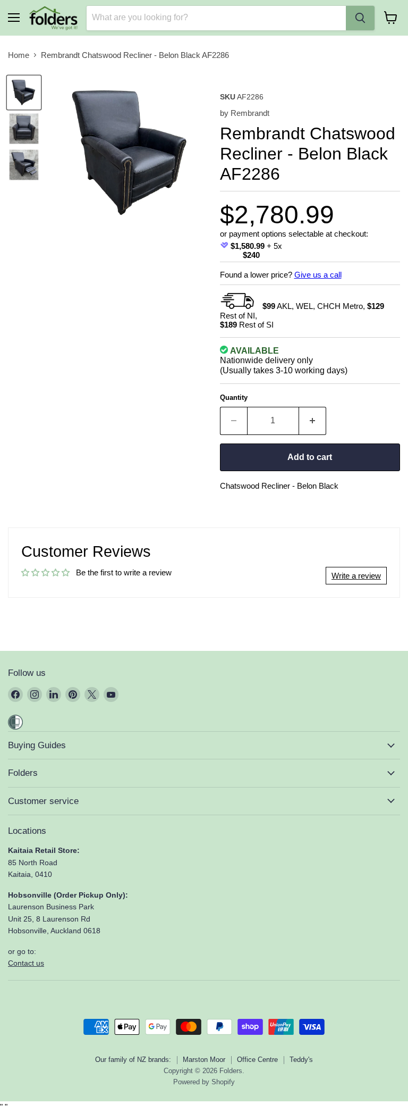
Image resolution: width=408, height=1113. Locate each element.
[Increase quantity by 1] (312, 420)
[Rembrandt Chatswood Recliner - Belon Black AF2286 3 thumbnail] (24, 165)
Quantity (234, 397)
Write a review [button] (356, 575)
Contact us (26, 963)
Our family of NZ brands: (133, 1060)
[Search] (360, 18)
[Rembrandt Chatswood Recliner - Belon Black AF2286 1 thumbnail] (24, 93)
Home (18, 55)
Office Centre (257, 1060)
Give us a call (318, 274)
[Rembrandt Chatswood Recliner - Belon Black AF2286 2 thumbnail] (24, 129)
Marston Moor (204, 1060)
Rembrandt (250, 113)
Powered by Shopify (204, 1082)
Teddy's (301, 1060)
